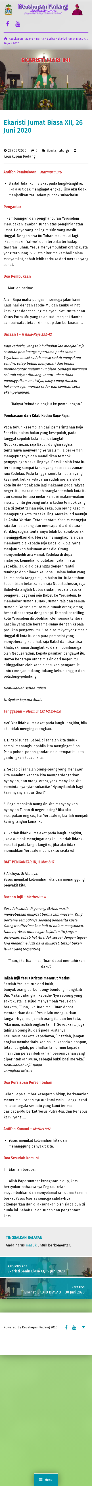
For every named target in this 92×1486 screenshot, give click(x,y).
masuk (31, 1245)
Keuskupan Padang (20, 156)
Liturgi (63, 150)
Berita (51, 150)
